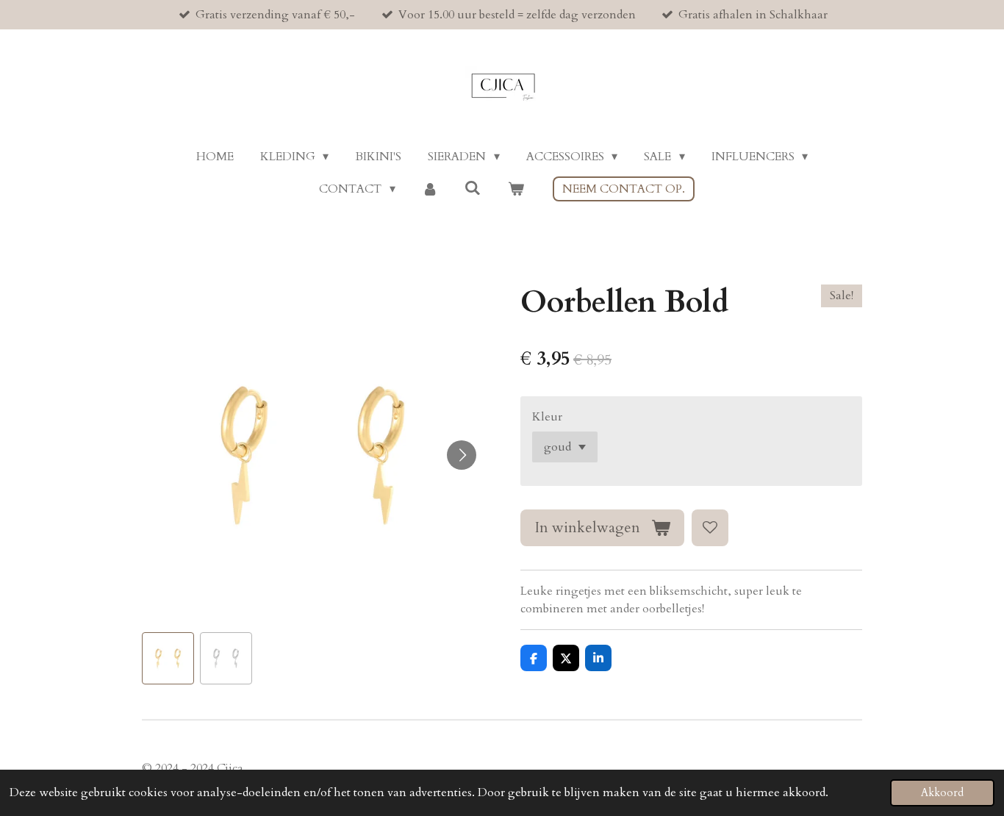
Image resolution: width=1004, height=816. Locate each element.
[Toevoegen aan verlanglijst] (710, 527)
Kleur (547, 417)
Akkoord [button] (942, 793)
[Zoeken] (472, 188)
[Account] (430, 188)
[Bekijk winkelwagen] (515, 188)
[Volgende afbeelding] (461, 455)
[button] (168, 658)
